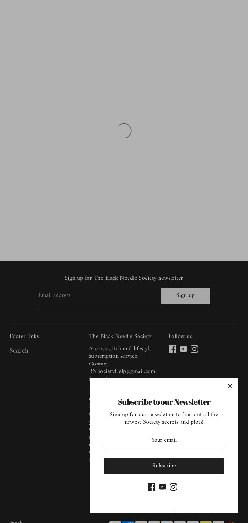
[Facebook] (151, 487)
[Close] (230, 386)
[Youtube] (162, 487)
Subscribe (164, 466)
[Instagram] (173, 487)
